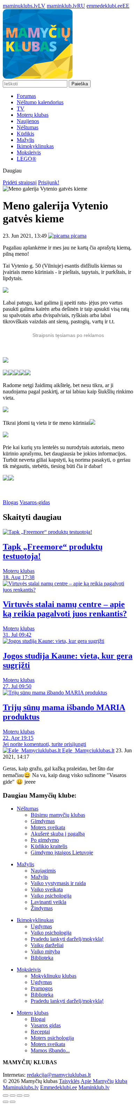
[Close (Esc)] (5, 1096)
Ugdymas (41, 926)
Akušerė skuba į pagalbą (58, 834)
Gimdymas (43, 821)
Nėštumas (27, 127)
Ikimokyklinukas (35, 146)
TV (20, 109)
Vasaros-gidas (35, 502)
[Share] (12, 1096)
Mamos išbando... (50, 1050)
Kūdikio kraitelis (49, 846)
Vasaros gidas (46, 1025)
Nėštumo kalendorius (40, 102)
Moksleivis (29, 152)
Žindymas (42, 908)
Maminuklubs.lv (21, 1087)
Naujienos (28, 121)
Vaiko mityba (45, 951)
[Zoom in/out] (26, 1096)
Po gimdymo (45, 840)
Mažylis (25, 140)
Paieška (79, 83)
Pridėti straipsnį (20, 182)
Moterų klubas (32, 115)
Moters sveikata (48, 827)
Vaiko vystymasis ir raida (58, 883)
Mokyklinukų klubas (53, 976)
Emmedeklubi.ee (58, 1087)
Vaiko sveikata (47, 889)
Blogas (10, 502)
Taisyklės (69, 1081)
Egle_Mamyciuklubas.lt (87, 750)
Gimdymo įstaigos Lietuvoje (62, 852)
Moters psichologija (52, 1038)
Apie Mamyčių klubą (104, 1081)
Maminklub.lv (93, 1087)
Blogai (38, 1019)
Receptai (40, 1032)
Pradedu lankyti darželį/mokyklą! (67, 939)
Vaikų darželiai (47, 945)
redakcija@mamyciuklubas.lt (59, 1075)
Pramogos (42, 988)
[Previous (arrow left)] (5, 1102)
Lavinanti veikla (48, 902)
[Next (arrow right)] (12, 1102)
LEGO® (26, 159)
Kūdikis (25, 134)
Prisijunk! (48, 182)
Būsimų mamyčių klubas (58, 815)
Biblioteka (42, 958)
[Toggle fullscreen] (19, 1096)
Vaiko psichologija (51, 896)
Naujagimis (43, 871)
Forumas (26, 96)
